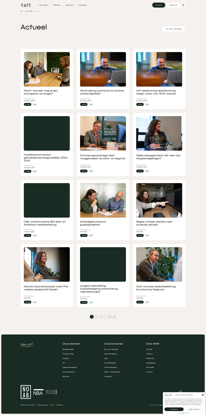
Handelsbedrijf (110, 363)
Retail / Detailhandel (112, 372)
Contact (149, 372)
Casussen (83, 5)
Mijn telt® (150, 367)
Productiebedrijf (110, 367)
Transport (108, 376)
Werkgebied (150, 363)
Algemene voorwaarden (28, 405)
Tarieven (149, 354)
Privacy (187, 412)
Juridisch (65, 358)
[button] (203, 395)
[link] (158, 5)
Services (65, 376)
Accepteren (174, 409)
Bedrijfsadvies (68, 349)
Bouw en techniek (111, 349)
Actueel (149, 349)
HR (63, 363)
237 (110, 316)
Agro (106, 358)
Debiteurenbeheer (69, 367)
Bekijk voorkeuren (194, 409)
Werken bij (150, 358)
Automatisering (68, 372)
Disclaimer (59, 405)
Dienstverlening (110, 354)
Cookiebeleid (181, 412)
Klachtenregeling (42, 405)
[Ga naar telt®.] (21, 11)
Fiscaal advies (68, 354)
